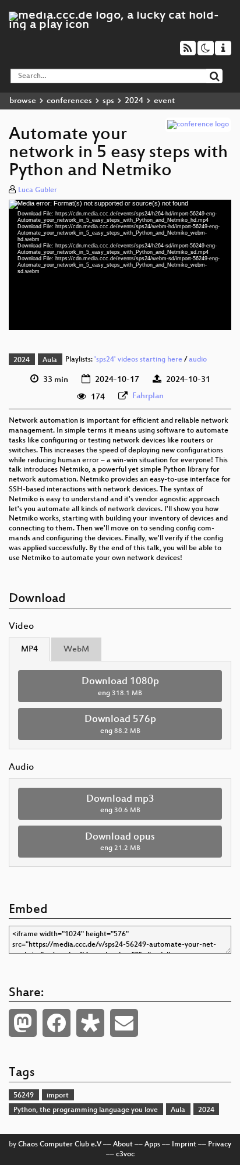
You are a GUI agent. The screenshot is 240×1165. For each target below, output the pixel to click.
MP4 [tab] (29, 649)
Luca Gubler (37, 190)
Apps (152, 1145)
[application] (120, 265)
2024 (134, 101)
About (123, 1145)
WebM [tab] (76, 649)
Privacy (219, 1145)
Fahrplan (148, 396)
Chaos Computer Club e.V (59, 1145)
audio (198, 360)
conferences (69, 101)
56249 (23, 1096)
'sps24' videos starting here (138, 360)
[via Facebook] (56, 1023)
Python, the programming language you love (85, 1110)
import (58, 1096)
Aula (50, 360)
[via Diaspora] (90, 1023)
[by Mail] (124, 1023)
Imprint (184, 1145)
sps (108, 101)
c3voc (125, 1154)
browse (22, 101)
